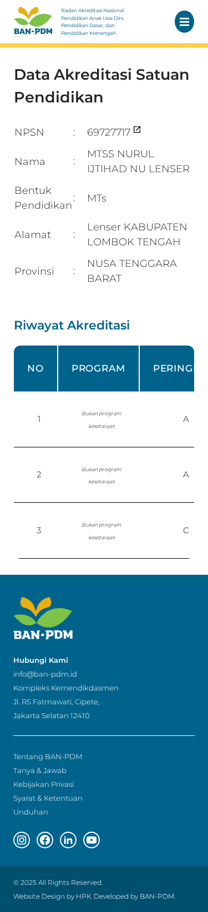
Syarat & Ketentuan (48, 798)
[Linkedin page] (68, 840)
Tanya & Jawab (40, 770)
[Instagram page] (21, 840)
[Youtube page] (91, 840)
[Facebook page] (45, 840)
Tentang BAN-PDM (47, 756)
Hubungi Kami (40, 660)
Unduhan (30, 811)
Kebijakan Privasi (43, 784)
